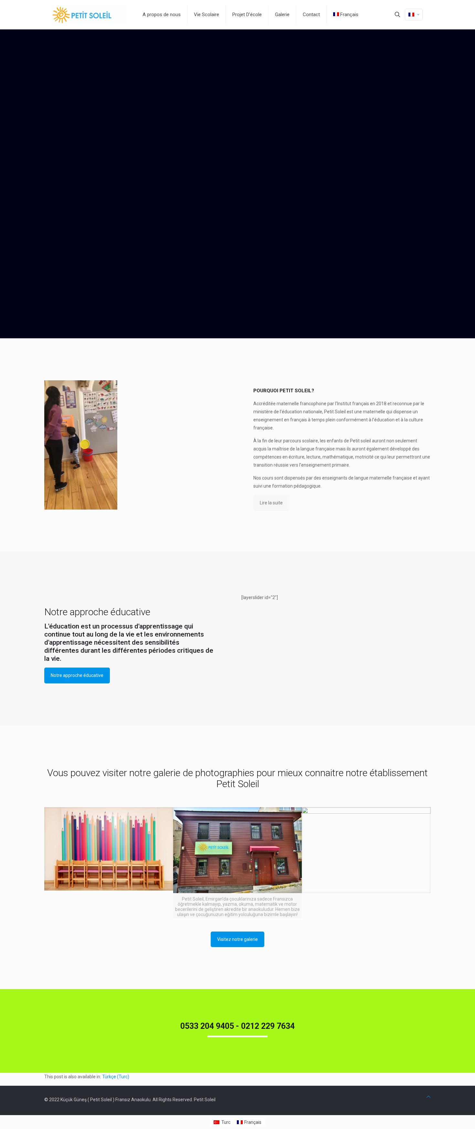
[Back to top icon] (428, 1097)
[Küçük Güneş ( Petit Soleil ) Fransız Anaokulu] (88, 14)
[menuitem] (115, 1076)
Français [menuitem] (252, 1122)
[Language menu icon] (414, 14)
